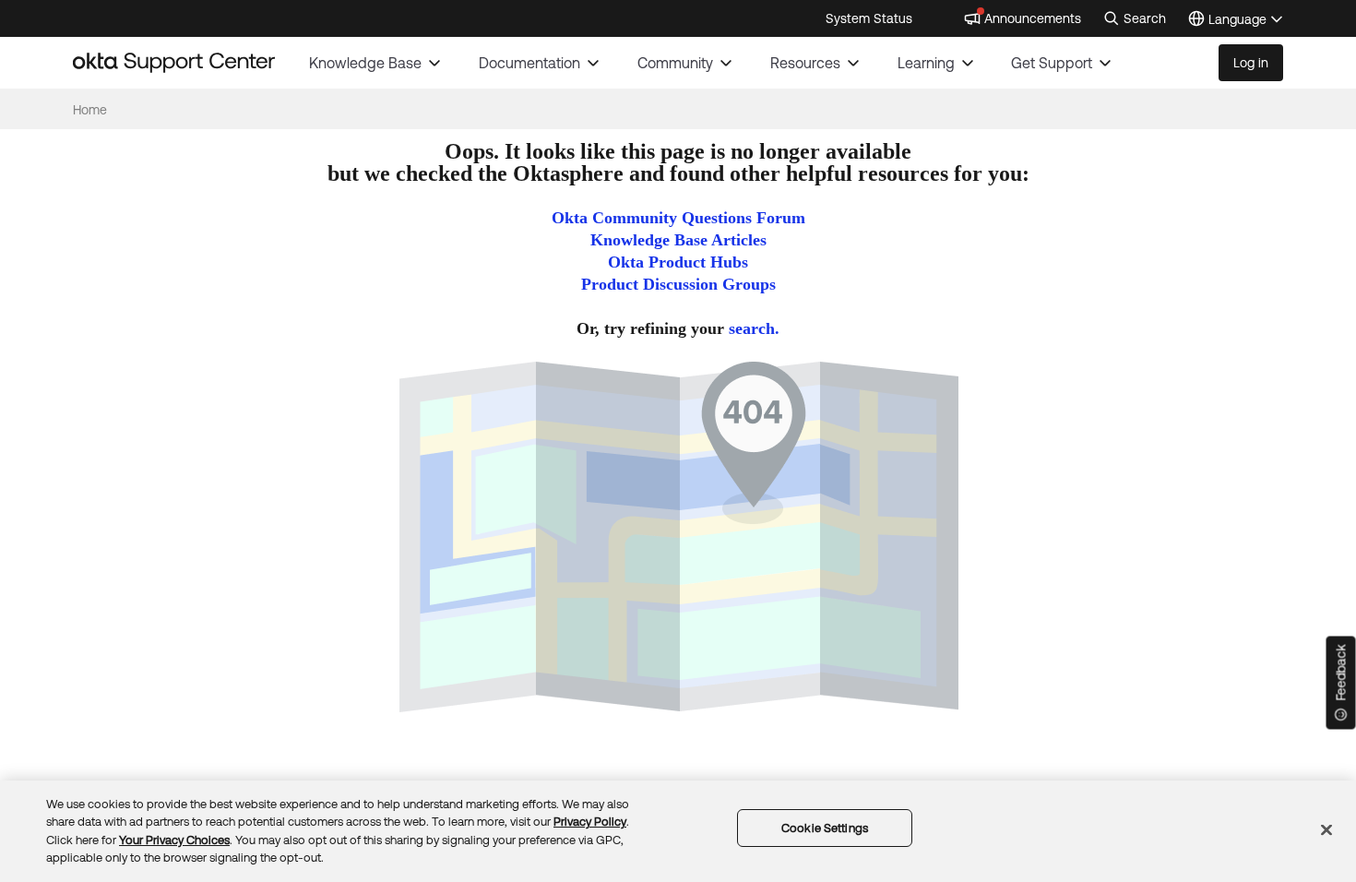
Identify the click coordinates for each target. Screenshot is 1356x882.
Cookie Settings (824, 828)
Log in (1250, 62)
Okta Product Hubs (678, 262)
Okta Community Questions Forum (678, 218)
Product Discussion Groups (678, 284)
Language (1245, 21)
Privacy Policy (589, 821)
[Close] (1326, 829)
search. (754, 328)
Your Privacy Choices (174, 840)
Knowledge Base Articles (678, 240)
